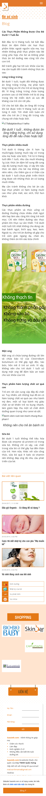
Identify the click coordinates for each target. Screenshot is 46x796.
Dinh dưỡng (14, 584)
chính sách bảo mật (16, 784)
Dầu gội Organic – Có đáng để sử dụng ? (21, 507)
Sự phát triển (15, 594)
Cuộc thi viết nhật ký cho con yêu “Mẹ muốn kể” (23, 542)
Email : (9, 715)
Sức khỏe (13, 599)
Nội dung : (11, 721)
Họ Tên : (10, 708)
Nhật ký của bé (16, 589)
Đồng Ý (23, 790)
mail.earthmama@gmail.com (19, 769)
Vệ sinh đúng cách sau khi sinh (16, 574)
